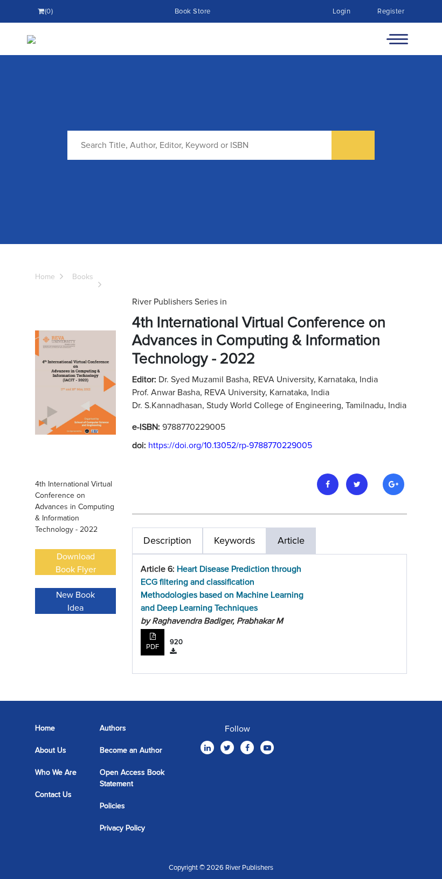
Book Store (193, 11)
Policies (112, 805)
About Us (50, 750)
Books (82, 276)
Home (45, 276)
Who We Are (56, 772)
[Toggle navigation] (397, 39)
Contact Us (53, 794)
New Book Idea (75, 601)
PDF (152, 647)
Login (342, 11)
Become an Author (131, 750)
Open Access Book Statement (132, 778)
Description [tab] (167, 540)
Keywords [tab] (234, 540)
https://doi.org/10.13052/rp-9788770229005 (230, 445)
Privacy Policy (122, 828)
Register (390, 11)
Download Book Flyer (76, 563)
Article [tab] (291, 540)
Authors (113, 728)
